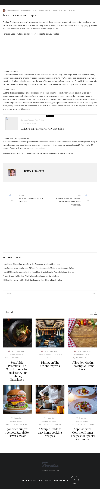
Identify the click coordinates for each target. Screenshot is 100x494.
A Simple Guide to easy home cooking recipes (50, 432)
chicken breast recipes (33, 34)
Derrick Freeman (13, 10)
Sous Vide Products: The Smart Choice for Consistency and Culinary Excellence (17, 371)
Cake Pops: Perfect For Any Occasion (42, 128)
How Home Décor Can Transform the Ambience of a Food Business (31, 264)
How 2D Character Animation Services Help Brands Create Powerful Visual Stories (38, 272)
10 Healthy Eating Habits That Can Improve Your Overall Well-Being (32, 280)
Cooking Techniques (28, 10)
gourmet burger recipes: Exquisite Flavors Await (17, 432)
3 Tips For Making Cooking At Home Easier (83, 366)
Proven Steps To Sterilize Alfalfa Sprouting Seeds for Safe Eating (31, 276)
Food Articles (39, 120)
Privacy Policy (29, 480)
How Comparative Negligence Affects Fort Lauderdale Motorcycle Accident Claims (38, 268)
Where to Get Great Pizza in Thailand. (31, 198)
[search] (94, 293)
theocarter (17, 418)
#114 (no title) (61, 480)
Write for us (45, 480)
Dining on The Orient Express (50, 364)
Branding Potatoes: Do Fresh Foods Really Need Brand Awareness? (68, 200)
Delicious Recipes (44, 10)
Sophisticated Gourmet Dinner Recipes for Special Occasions (83, 434)
